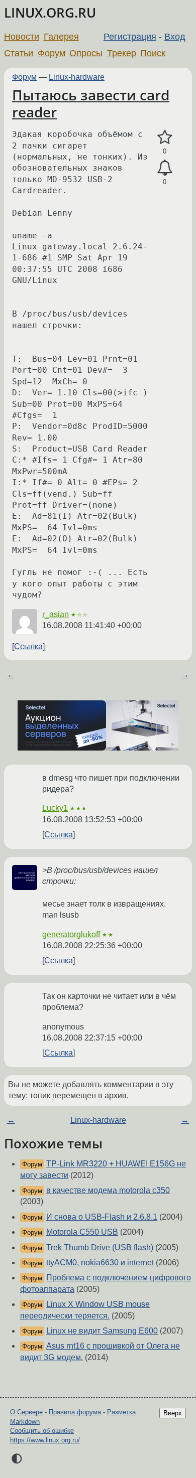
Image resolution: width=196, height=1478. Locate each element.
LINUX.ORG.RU (50, 13)
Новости (21, 37)
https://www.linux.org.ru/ (45, 1440)
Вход (174, 37)
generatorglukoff (71, 934)
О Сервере (26, 1412)
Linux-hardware (77, 77)
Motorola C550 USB (82, 1232)
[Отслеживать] (164, 168)
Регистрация (130, 37)
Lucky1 (55, 808)
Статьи (18, 53)
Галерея (61, 37)
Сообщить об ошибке (42, 1430)
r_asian (55, 614)
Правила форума (75, 1412)
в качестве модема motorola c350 (108, 1190)
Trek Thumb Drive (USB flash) (99, 1247)
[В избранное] (164, 137)
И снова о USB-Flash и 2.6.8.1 (101, 1217)
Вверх (172, 1413)
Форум (51, 53)
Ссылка (28, 646)
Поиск (152, 53)
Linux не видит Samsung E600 (102, 1330)
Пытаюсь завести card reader (90, 103)
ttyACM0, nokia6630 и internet (100, 1262)
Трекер (121, 53)
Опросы (86, 53)
